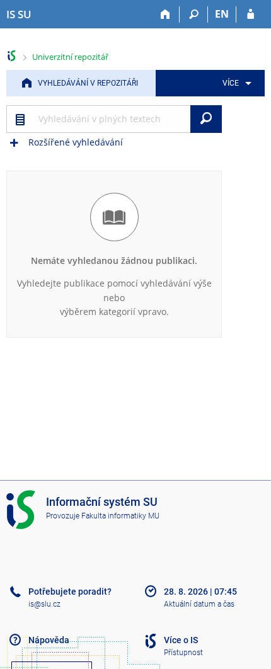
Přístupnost (183, 652)
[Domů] (165, 14)
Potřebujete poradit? (70, 591)
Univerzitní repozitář (70, 56)
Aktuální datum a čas (199, 604)
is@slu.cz (44, 604)
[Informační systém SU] (11, 55)
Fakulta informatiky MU (120, 516)
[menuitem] (235, 83)
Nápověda (48, 640)
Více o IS (181, 640)
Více (230, 83)
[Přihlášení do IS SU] (250, 14)
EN (222, 14)
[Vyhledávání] (194, 14)
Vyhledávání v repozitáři (88, 83)
